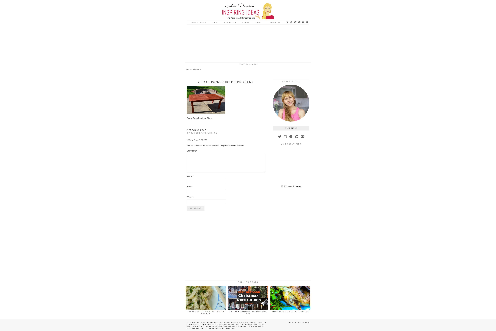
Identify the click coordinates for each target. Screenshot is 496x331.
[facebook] (291, 136)
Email (190, 187)
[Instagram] (291, 22)
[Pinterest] (295, 22)
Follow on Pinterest (292, 186)
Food (215, 22)
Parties (259, 22)
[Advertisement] (248, 44)
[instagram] (285, 136)
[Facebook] (299, 22)
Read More (291, 128)
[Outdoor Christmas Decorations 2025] (248, 298)
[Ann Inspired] (248, 10)
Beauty (245, 22)
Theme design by (298, 322)
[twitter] (279, 136)
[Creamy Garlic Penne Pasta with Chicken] (206, 298)
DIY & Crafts (230, 22)
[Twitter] (287, 22)
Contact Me (275, 22)
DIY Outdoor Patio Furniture (202, 131)
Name (190, 176)
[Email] (303, 22)
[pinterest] (296, 136)
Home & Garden (199, 22)
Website (190, 197)
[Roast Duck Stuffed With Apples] (290, 298)
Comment (192, 151)
